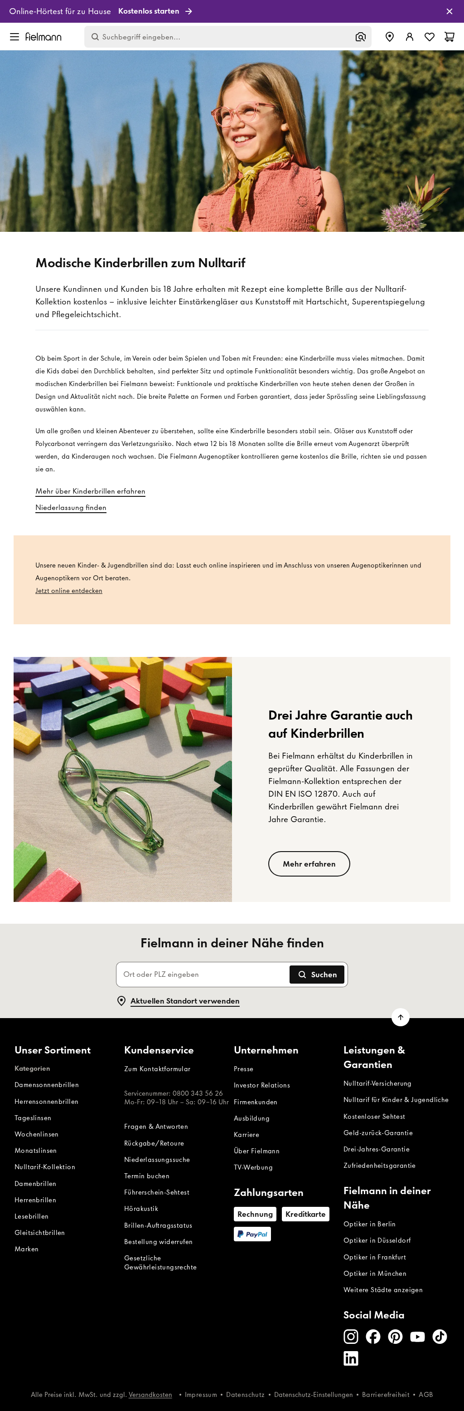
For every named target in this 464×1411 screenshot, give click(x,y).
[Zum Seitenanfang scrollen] (401, 1017)
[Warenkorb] (449, 37)
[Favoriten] (429, 37)
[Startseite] (43, 36)
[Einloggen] (410, 37)
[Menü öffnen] (14, 37)
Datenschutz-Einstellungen (313, 1395)
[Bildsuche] (361, 37)
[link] (232, 11)
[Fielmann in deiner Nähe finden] (390, 37)
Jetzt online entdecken (68, 591)
